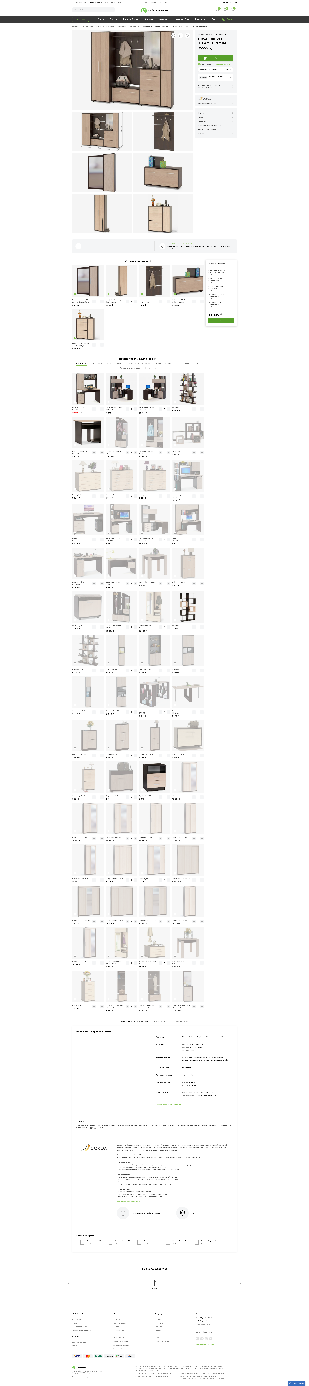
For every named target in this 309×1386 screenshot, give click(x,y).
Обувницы (170, 363)
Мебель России (153, 1213)
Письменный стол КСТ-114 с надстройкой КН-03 (114, 540)
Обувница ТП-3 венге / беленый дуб (181, 301)
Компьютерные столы (139, 363)
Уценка (74, 1345)
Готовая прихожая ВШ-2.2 (113, 627)
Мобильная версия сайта (205, 1344)
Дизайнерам (158, 1326)
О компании (76, 1319)
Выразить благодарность (122, 1349)
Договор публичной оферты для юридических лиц (202, 1377)
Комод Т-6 (143, 495)
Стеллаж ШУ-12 (112, 669)
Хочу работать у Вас (79, 1326)
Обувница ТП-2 (78, 796)
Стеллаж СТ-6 (178, 408)
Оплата (154, 2)
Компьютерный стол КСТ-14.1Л (114, 409)
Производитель (161, 1021)
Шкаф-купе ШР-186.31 (181, 879)
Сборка (116, 1326)
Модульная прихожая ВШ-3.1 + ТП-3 (148, 1006)
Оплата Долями (118, 1337)
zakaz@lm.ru (206, 1332)
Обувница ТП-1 (178, 754)
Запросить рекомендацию (82, 1330)
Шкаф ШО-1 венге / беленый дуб (113, 301)
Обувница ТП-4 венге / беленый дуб (81, 345)
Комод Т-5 (110, 495)
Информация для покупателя (82, 1377)
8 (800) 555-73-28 (204, 1321)
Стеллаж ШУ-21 (145, 669)
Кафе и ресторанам (161, 1345)
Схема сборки (181, 1021)
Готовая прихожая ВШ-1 (113, 452)
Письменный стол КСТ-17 (179, 540)
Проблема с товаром (121, 1345)
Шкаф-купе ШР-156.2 (114, 879)
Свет (214, 19)
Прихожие (97, 363)
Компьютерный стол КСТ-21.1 (80, 452)
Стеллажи (184, 363)
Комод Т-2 (76, 495)
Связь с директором (120, 1341)
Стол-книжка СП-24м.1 (177, 712)
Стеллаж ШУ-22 (178, 669)
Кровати (149, 19)
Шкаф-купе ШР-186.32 (115, 920)
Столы (101, 19)
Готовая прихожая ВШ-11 (146, 452)
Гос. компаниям (159, 1334)
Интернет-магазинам (161, 1341)
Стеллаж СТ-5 (78, 669)
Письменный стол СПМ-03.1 (79, 583)
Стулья (113, 19)
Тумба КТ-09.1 (145, 796)
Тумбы (197, 363)
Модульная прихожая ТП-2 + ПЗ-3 (181, 1006)
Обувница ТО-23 (112, 754)
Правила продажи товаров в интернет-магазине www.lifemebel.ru (203, 1373)
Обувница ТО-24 (146, 754)
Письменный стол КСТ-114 (79, 540)
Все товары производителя (128, 1201)
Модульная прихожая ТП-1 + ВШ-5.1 (114, 1006)
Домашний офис (130, 19)
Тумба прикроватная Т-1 (147, 963)
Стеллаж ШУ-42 (112, 711)
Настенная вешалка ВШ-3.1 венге (147, 301)
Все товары (81, 363)
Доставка (145, 2)
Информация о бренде (207, 103)
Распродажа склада (79, 1342)
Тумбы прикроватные (130, 368)
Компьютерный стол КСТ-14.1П (147, 409)
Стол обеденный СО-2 (179, 963)
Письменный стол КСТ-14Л (146, 540)
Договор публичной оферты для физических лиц (151, 1376)
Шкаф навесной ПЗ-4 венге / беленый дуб (81, 301)
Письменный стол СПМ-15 (146, 712)
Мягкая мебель (181, 19)
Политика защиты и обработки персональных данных (152, 1373)
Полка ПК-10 (177, 451)
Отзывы (75, 1323)
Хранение (164, 19)
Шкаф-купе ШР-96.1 (180, 920)
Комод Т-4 (76, 1005)
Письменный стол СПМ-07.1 (113, 583)
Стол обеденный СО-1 (148, 582)
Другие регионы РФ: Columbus (80, 2)
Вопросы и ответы (120, 1330)
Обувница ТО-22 (79, 754)
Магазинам (158, 1330)
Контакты (164, 2)
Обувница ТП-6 (112, 796)
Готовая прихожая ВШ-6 (146, 627)
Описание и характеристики (134, 1021)
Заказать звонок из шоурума (179, 243)
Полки (109, 363)
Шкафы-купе (150, 368)
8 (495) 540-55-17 (98, 2)
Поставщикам (159, 1323)
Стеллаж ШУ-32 (78, 711)
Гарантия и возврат (120, 1323)
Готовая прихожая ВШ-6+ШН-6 (113, 963)
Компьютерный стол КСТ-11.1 (180, 496)
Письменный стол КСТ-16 (79, 409)
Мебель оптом (159, 1319)
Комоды (120, 363)
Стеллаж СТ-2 (178, 626)
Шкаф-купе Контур (180, 796)
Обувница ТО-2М (179, 582)
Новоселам (158, 1337)
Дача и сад (200, 19)
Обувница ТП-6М (79, 626)
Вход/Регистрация (229, 2)
